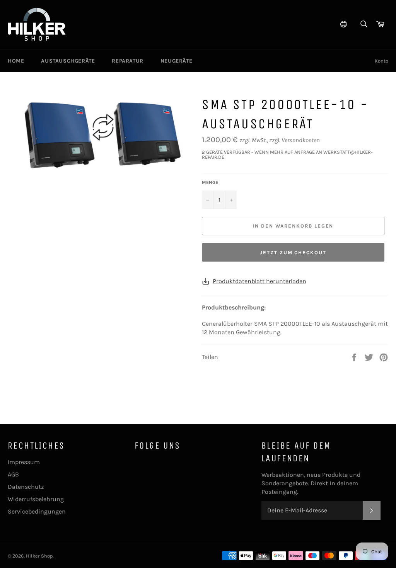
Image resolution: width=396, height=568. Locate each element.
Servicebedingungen (37, 511)
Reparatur (127, 61)
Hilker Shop (39, 556)
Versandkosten (301, 140)
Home (16, 61)
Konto (381, 61)
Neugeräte (176, 61)
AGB (13, 474)
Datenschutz (26, 486)
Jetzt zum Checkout (293, 252)
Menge (210, 182)
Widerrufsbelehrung (36, 499)
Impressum (24, 462)
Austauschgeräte (68, 61)
